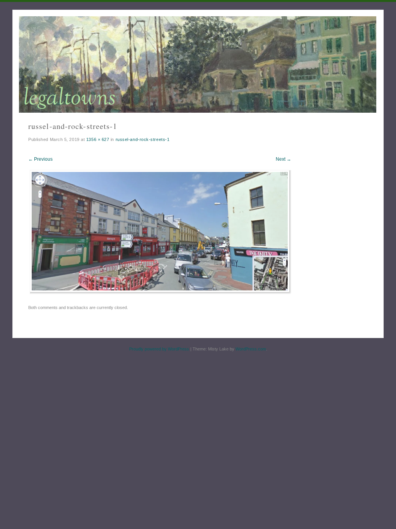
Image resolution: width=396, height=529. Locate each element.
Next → (283, 159)
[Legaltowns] (197, 64)
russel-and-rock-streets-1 (143, 139)
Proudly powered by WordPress (159, 349)
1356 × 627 (97, 139)
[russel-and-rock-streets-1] (161, 292)
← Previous (40, 159)
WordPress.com (251, 349)
